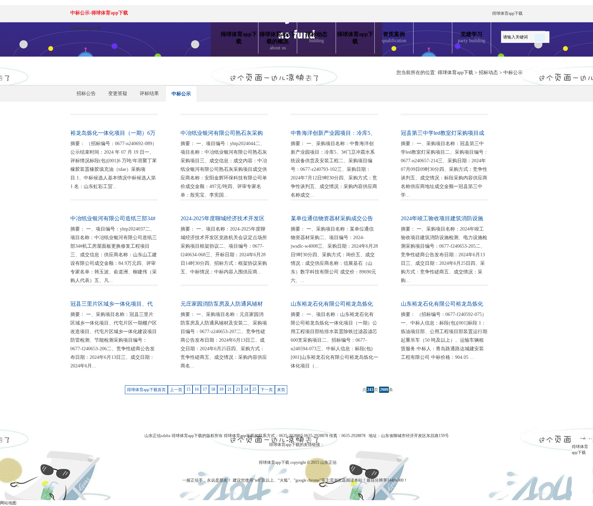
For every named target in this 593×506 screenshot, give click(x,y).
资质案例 (394, 37)
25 (254, 389)
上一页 (176, 389)
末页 (281, 389)
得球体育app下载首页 (146, 389)
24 (246, 389)
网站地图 (8, 503)
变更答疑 (117, 93)
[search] (540, 36)
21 (230, 389)
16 (197, 389)
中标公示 (513, 72)
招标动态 (316, 37)
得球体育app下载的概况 (277, 40)
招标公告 (86, 93)
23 (238, 389)
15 (188, 389)
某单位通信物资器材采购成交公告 (332, 218)
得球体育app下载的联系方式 (249, 435)
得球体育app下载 (507, 13)
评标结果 (149, 93)
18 (213, 389)
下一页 (266, 389)
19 (221, 389)
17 (205, 389)
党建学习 (471, 37)
